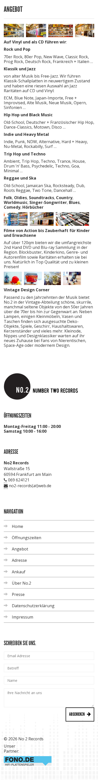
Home (17, 526)
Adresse (19, 560)
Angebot (20, 549)
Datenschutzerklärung (33, 605)
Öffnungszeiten (26, 537)
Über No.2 (21, 583)
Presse (18, 594)
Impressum (22, 617)
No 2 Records (30, 739)
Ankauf (18, 572)
